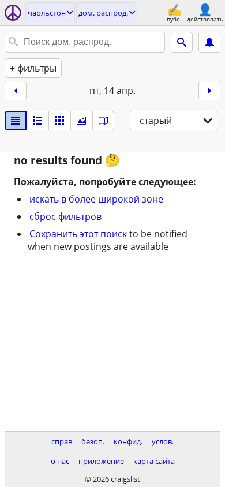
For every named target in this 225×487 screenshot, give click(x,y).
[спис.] (16, 120)
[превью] (37, 120)
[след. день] (209, 90)
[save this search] (209, 42)
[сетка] (59, 120)
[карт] (103, 120)
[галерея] (81, 120)
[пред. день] (16, 90)
